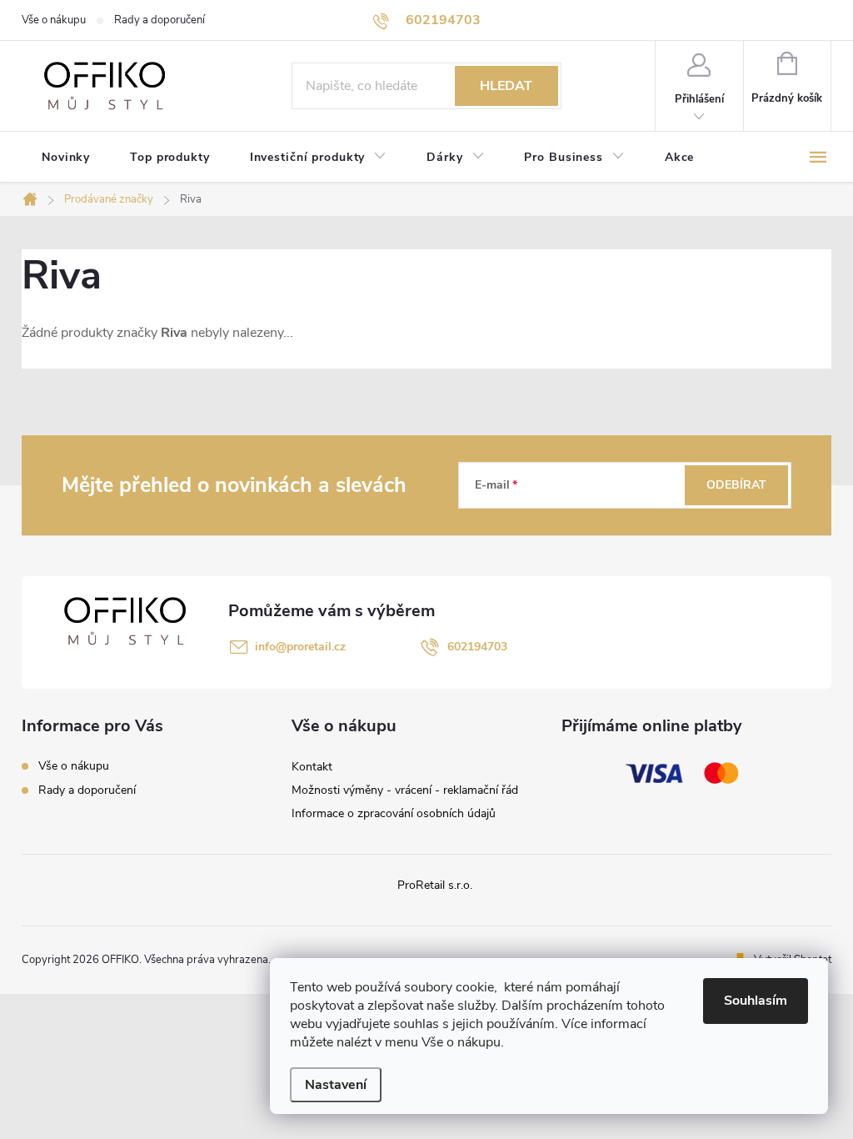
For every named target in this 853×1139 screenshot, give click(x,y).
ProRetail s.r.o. (434, 885)
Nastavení (336, 1085)
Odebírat (736, 485)
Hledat (506, 86)
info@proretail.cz (300, 647)
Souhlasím (755, 1000)
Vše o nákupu (54, 20)
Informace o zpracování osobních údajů (394, 813)
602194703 (477, 647)
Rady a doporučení (159, 20)
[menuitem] (66, 157)
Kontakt (312, 767)
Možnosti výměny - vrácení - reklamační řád (405, 790)
